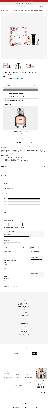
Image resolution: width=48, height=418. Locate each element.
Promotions (18, 380)
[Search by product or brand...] (31, 7)
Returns (18, 371)
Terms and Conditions (28, 377)
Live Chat (10, 92)
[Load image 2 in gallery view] (18, 65)
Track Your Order (18, 374)
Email (17, 92)
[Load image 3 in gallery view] (29, 65)
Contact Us (7, 373)
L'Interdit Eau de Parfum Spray (20, 131)
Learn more (20, 100)
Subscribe (34, 353)
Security (18, 382)
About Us (29, 371)
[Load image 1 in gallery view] (7, 65)
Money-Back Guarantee (29, 382)
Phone (14, 92)
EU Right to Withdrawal (19, 385)
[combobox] (23, 7)
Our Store (29, 374)
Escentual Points (29, 368)
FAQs (18, 377)
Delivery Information (18, 368)
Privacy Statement (29, 380)
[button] (2, 6)
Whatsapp (21, 92)
